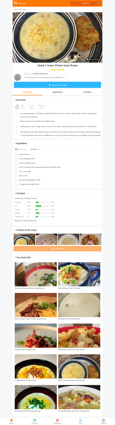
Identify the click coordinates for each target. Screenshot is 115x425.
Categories (57, 423)
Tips (80, 423)
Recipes (35, 423)
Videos (103, 423)
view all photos (57, 248)
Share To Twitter (59, 85)
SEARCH (85, 3)
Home (11, 423)
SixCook (21, 3)
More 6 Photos (94, 59)
